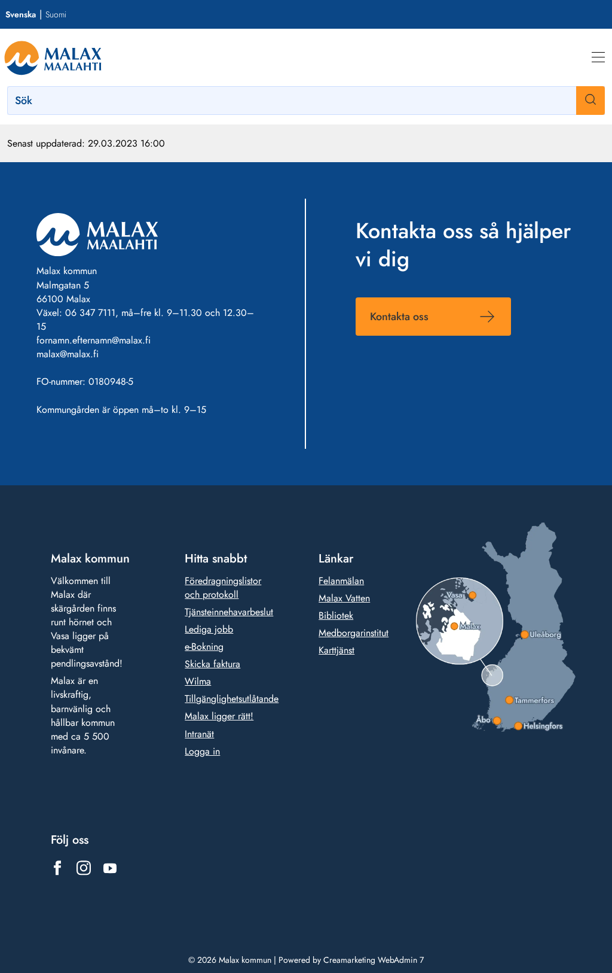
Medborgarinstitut (353, 633)
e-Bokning (204, 646)
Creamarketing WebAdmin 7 (373, 960)
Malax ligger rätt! (219, 716)
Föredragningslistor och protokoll (223, 587)
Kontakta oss (399, 316)
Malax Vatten (344, 598)
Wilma (198, 681)
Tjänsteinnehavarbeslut (229, 612)
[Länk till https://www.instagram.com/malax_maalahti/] (84, 868)
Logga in (202, 751)
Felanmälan (341, 581)
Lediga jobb (209, 629)
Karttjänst (336, 650)
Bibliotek (336, 615)
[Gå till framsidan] (53, 57)
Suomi (55, 14)
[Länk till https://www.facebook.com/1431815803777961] (57, 868)
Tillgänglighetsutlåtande (232, 699)
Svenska (20, 14)
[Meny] (598, 57)
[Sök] (590, 100)
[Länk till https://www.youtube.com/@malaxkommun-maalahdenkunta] (110, 868)
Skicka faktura (212, 664)
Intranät (199, 734)
